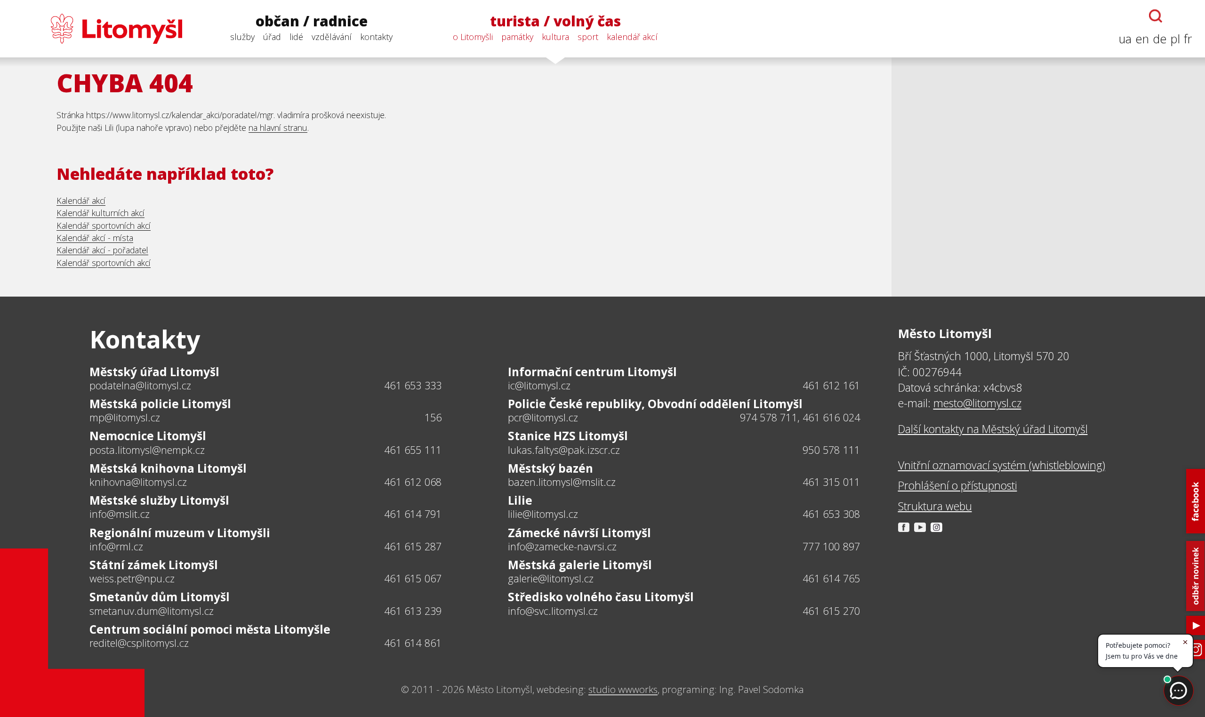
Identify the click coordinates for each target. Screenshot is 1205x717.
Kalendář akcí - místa (94, 237)
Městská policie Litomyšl (160, 403)
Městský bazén (550, 468)
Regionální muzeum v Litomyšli (179, 532)
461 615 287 (413, 546)
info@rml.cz (116, 546)
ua (1125, 39)
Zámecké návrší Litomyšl (579, 532)
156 (433, 417)
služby (242, 36)
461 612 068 (413, 482)
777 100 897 (831, 546)
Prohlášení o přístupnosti (957, 485)
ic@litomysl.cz (539, 385)
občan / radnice (312, 21)
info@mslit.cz (119, 514)
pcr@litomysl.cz (543, 417)
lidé (296, 36)
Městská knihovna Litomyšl (168, 468)
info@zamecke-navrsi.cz (562, 546)
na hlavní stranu (278, 127)
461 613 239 (413, 611)
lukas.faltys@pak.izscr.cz (564, 450)
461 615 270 (831, 611)
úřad (272, 36)
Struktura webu (935, 506)
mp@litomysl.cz (124, 417)
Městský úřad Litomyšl (154, 371)
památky (517, 36)
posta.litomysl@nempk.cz (147, 450)
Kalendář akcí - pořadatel (102, 250)
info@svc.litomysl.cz (553, 611)
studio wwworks (623, 689)
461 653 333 (413, 385)
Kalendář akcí (80, 200)
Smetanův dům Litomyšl (159, 596)
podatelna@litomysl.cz (140, 385)
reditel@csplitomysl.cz (139, 643)
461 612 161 (831, 385)
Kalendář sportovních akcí (103, 225)
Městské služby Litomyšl (159, 500)
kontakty (376, 36)
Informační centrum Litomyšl (592, 371)
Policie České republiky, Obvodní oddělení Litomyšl (655, 403)
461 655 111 (413, 450)
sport (588, 36)
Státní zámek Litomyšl (153, 564)
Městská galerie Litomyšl (580, 564)
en (1142, 39)
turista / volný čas (555, 21)
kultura (555, 36)
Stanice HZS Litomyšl (568, 435)
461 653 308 (831, 514)
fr (1188, 39)
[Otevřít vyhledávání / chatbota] (1155, 16)
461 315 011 (831, 482)
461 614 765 (831, 578)
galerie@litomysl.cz (551, 578)
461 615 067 (413, 578)
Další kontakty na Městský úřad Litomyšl (993, 428)
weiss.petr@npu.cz (132, 578)
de (1160, 39)
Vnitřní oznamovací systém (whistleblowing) (1001, 465)
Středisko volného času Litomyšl (601, 596)
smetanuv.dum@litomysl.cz (151, 611)
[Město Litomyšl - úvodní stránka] (97, 29)
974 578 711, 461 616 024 (800, 417)
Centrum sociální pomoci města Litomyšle (209, 629)
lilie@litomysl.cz (543, 514)
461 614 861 (413, 643)
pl (1175, 39)
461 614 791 (413, 514)
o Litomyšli (473, 36)
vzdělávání (332, 36)
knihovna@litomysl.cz (138, 482)
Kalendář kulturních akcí (100, 212)
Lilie (520, 500)
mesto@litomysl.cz (977, 403)
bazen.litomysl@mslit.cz (562, 482)
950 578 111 (831, 450)
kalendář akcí (632, 36)
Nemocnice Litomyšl (147, 435)
